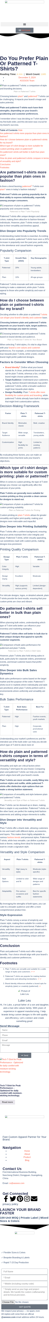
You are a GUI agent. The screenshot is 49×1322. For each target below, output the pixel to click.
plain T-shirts (24, 515)
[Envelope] (34, 1198)
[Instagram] (27, 1198)
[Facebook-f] (6, 1198)
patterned (32, 96)
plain (20, 96)
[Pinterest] (20, 1198)
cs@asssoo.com (16, 1183)
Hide (20, 130)
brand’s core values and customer (24, 348)
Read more (7, 1102)
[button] (24, 24)
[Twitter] (13, 1198)
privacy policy (10, 1204)
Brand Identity (12, 367)
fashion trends (13, 837)
